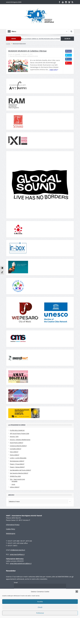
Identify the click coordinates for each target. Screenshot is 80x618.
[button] (77, 591)
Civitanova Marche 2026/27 (18, 446)
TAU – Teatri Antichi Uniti (17, 479)
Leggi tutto (53, 70)
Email (16, 582)
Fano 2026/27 (14, 452)
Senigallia (14, 481)
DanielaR (17, 54)
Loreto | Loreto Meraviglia (18, 458)
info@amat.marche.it (17, 550)
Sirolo (13, 484)
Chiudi (40, 607)
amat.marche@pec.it (17, 554)
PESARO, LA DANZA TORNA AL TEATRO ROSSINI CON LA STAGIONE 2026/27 (32, 38)
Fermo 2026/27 (14, 455)
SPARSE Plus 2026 (15, 476)
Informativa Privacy (12, 525)
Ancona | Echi (14, 436)
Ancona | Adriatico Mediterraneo (20, 440)
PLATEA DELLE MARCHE (17, 430)
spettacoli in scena (32, 56)
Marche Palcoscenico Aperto (18, 56)
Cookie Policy (10, 529)
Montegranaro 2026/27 (17, 461)
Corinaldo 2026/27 (15, 449)
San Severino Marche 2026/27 (19, 473)
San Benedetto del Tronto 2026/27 (20, 470)
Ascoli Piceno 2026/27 (16, 443)
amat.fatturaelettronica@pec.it (20, 563)
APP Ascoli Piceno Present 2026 (19, 433)
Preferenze (40, 613)
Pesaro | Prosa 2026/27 (17, 464)
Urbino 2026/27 (14, 487)
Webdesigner (10, 533)
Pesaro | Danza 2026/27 (17, 467)
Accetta (40, 602)
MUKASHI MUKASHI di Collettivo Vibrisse (27, 51)
